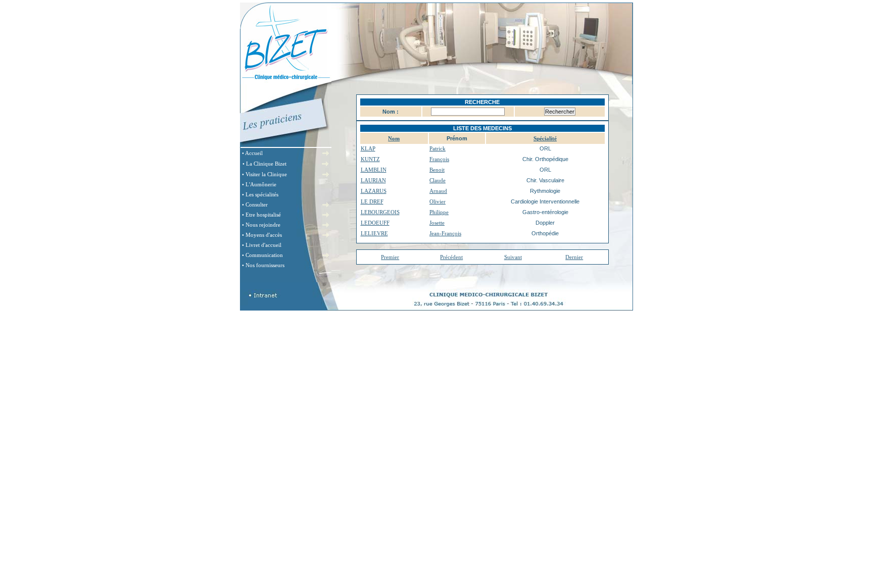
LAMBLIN (373, 170)
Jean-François (445, 233)
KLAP (368, 148)
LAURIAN (373, 180)
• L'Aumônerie (259, 184)
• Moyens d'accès (262, 235)
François (439, 159)
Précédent (451, 257)
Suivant (513, 257)
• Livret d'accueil (261, 245)
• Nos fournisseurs (263, 265)
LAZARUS (373, 191)
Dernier (574, 257)
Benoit (437, 170)
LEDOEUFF (375, 223)
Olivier (437, 201)
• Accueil (252, 153)
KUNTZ (370, 159)
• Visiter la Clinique (264, 174)
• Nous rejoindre (261, 225)
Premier (390, 257)
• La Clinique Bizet (264, 164)
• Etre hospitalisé (261, 215)
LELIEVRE (374, 233)
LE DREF (372, 201)
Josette (437, 223)
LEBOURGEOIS (380, 212)
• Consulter (255, 204)
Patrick (437, 148)
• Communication (262, 255)
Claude (437, 180)
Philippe (439, 212)
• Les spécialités (260, 194)
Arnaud (438, 191)
